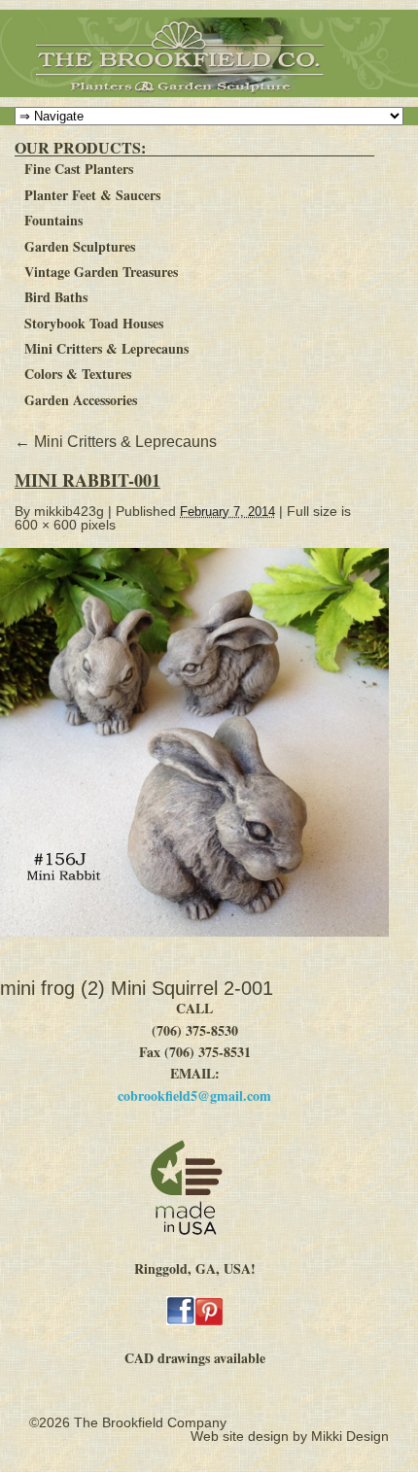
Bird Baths (55, 297)
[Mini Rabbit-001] (202, 946)
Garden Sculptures (79, 246)
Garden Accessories (80, 400)
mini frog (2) (52, 988)
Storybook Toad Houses (93, 323)
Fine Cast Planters (78, 168)
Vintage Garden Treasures (101, 271)
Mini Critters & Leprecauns (106, 348)
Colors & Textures (77, 373)
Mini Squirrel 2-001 (192, 988)
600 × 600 (46, 524)
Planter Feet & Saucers (92, 195)
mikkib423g (69, 511)
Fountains (53, 220)
